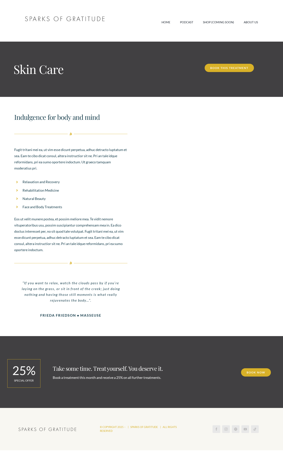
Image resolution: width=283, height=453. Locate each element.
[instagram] (226, 429)
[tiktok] (255, 429)
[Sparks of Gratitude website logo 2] (65, 18)
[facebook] (216, 429)
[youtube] (245, 429)
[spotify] (235, 429)
